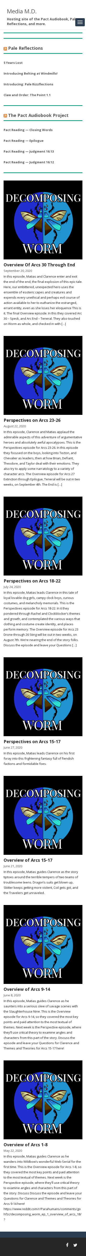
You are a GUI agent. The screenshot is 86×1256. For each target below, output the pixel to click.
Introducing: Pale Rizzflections (28, 84)
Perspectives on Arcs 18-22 (32, 581)
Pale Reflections (25, 48)
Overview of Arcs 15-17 (28, 860)
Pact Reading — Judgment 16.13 (29, 151)
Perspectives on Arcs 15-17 (32, 741)
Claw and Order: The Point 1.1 (27, 95)
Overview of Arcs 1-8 (26, 1144)
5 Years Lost (13, 62)
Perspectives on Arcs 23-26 (32, 420)
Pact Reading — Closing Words (28, 130)
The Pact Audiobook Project (38, 115)
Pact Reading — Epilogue (23, 140)
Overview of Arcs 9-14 (27, 989)
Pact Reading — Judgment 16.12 (29, 162)
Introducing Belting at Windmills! (31, 73)
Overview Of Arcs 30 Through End (39, 265)
